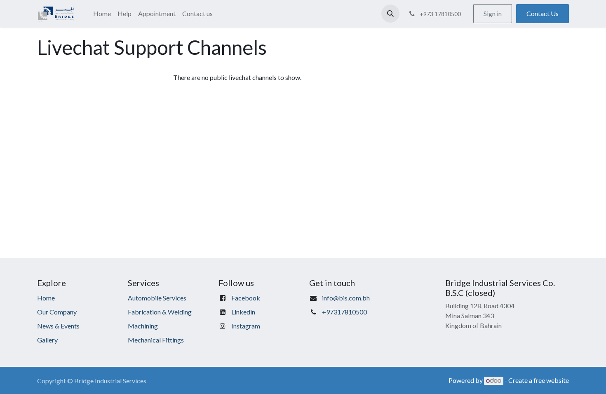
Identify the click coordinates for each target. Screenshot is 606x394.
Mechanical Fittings (156, 340)
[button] (390, 14)
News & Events (58, 326)
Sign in (493, 13)
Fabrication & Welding (160, 312)
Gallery (47, 340)
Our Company (57, 312)
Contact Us (542, 13)
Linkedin (243, 312)
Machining (143, 326)
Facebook (245, 298)
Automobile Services (157, 298)
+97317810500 (344, 312)
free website (551, 380)
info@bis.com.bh (346, 298)
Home (46, 298)
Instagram (245, 326)
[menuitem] (102, 13)
